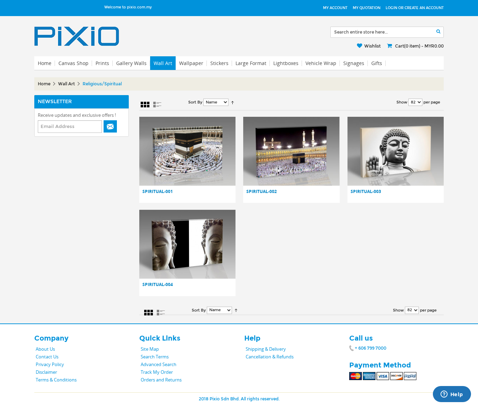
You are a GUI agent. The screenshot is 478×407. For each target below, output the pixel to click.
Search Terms (155, 357)
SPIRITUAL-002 (261, 191)
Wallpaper (191, 63)
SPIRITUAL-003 (366, 191)
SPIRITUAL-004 (157, 284)
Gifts (376, 63)
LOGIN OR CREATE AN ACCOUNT (415, 8)
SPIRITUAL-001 (157, 191)
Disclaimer (46, 372)
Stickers (219, 63)
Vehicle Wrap (320, 63)
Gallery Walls (131, 63)
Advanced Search (158, 364)
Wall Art (163, 63)
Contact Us (47, 357)
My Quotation (366, 8)
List (157, 104)
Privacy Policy (50, 364)
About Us (45, 349)
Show (401, 102)
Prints (102, 63)
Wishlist (372, 46)
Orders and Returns (161, 380)
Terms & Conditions (56, 380)
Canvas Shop (73, 63)
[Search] (438, 32)
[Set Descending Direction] (233, 102)
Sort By (195, 102)
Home (44, 83)
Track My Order (157, 372)
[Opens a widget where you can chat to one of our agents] (452, 395)
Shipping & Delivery (266, 349)
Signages (353, 63)
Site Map (150, 349)
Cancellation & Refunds (270, 357)
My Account (335, 8)
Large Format (251, 63)
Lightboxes (285, 63)
